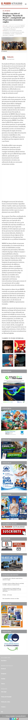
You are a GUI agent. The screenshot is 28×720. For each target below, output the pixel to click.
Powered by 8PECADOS (21, 716)
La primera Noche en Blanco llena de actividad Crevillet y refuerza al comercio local (13, 584)
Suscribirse (3, 660)
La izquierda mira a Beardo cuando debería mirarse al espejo (12, 579)
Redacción (10, 57)
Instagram (3, 673)
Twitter (3, 683)
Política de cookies (5, 701)
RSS (2, 711)
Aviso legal (3, 691)
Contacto (3, 706)
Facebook (3, 668)
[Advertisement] (14, 181)
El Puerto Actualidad (10, 716)
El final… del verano (7, 595)
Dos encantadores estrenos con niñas (11, 598)
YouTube (3, 678)
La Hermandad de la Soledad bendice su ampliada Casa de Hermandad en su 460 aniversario (12, 590)
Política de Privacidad (6, 696)
